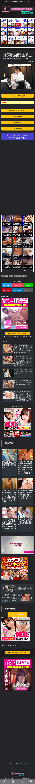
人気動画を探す (17, 129)
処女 (12, 276)
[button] (31, 402)
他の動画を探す (17, 122)
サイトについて (9, 778)
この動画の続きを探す (17, 116)
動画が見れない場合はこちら (17, 110)
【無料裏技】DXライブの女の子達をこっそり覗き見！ (17, 333)
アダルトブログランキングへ (17, 763)
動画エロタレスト (30, 46)
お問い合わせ (25, 778)
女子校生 (18, 276)
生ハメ (24, 276)
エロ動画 (5, 276)
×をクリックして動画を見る (17, 96)
